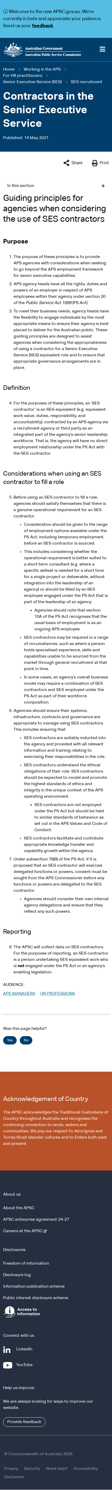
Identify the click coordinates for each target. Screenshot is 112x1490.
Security (32, 1469)
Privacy (11, 1469)
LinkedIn (25, 1352)
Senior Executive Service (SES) (32, 82)
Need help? (56, 1469)
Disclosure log (17, 1275)
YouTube (25, 1367)
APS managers (19, 994)
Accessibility (85, 1469)
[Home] (56, 49)
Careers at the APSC (24, 1231)
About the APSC (18, 1208)
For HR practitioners (22, 76)
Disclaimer (14, 1477)
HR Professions (57, 994)
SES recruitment (86, 82)
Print (104, 163)
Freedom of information (26, 1263)
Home (9, 69)
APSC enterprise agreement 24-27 (36, 1220)
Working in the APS (42, 69)
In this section (20, 186)
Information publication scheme (34, 1287)
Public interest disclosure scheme (35, 1298)
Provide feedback (24, 1422)
